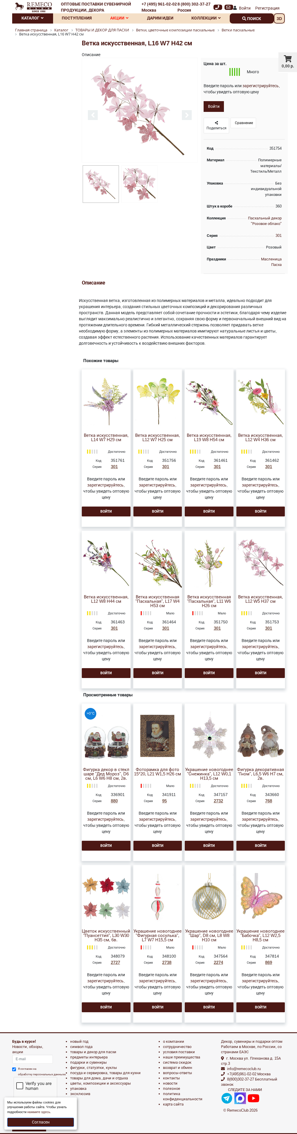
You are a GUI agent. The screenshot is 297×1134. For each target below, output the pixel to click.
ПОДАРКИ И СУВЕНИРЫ (88, 1062)
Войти (245, 8)
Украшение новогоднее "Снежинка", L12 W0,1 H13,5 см (209, 774)
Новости (170, 1083)
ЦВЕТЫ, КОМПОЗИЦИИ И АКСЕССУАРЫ (100, 1083)
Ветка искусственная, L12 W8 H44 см (106, 599)
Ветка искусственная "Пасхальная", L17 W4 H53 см (157, 601)
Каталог (30, 18)
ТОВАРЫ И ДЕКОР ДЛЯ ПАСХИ (93, 1052)
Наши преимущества (181, 1057)
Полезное (171, 1088)
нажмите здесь (38, 1112)
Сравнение (243, 123)
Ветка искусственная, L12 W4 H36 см (260, 437)
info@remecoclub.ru (244, 1069)
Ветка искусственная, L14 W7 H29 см (106, 437)
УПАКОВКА (78, 1088)
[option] (140, 110)
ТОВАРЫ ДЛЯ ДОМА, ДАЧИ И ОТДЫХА (99, 1078)
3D (279, 18)
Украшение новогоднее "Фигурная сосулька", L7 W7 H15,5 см (157, 935)
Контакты (171, 1078)
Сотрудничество (177, 1046)
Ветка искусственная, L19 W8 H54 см (209, 437)
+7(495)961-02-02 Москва (249, 1074)
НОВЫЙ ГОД (79, 1041)
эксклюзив (80, 1094)
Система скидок (177, 1062)
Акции (117, 18)
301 (279, 235)
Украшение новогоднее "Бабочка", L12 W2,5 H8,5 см (260, 935)
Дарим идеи (160, 18)
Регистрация (267, 8)
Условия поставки (179, 1052)
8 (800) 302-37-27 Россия (194, 7)
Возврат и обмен (177, 1067)
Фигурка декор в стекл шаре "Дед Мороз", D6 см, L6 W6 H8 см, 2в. (106, 774)
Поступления (77, 18)
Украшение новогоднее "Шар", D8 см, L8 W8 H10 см (209, 935)
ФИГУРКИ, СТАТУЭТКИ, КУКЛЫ (93, 1067)
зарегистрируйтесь (260, 85)
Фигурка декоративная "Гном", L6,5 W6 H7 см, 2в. (260, 774)
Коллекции (204, 18)
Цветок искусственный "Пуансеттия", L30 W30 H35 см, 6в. (106, 935)
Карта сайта (173, 1104)
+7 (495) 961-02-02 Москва (159, 7)
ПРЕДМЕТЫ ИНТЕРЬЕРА (89, 1057)
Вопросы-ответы (177, 1073)
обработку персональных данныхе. (42, 1074)
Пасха (276, 264)
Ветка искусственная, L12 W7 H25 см (157, 437)
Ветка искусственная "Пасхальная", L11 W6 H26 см (209, 601)
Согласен (41, 1122)
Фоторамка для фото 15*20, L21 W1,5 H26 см (157, 772)
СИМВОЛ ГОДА (81, 1046)
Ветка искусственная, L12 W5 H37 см (260, 599)
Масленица (271, 259)
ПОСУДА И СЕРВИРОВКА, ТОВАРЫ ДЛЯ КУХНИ (105, 1073)
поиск (253, 18)
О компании (173, 1041)
